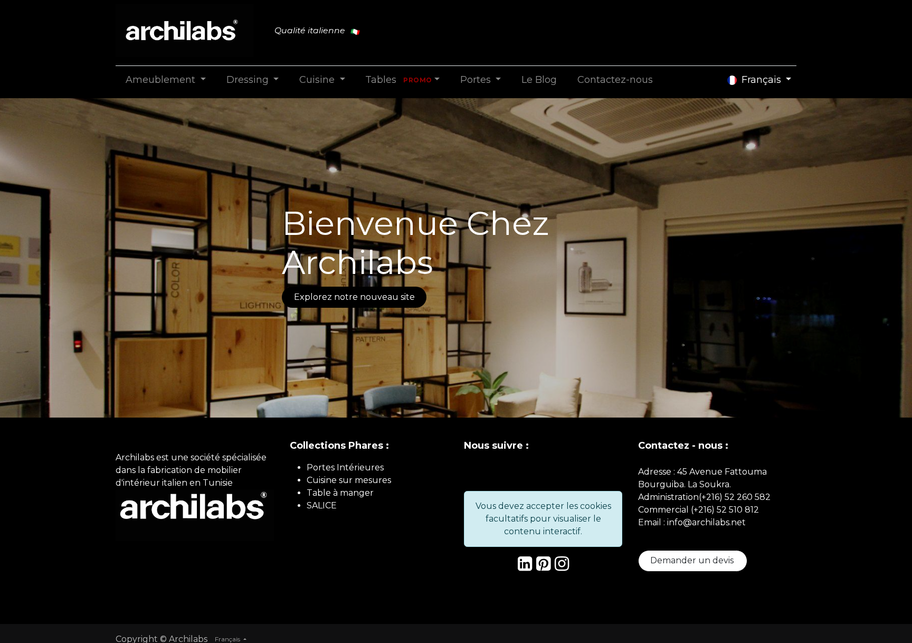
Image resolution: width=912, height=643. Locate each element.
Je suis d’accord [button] (882, 604)
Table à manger (340, 493)
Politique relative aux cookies (883, 571)
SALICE (322, 505)
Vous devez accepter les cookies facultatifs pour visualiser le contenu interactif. (543, 518)
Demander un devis (693, 560)
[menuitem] (166, 80)
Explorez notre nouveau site (354, 297)
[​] (525, 567)
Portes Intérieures (345, 467)
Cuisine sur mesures (349, 480)
